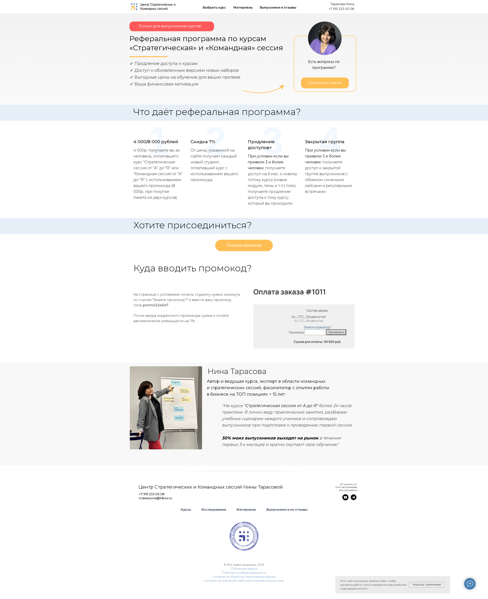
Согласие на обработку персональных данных (244, 576)
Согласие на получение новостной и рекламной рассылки (244, 580)
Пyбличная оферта (244, 568)
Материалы (246, 509)
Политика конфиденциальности (244, 572)
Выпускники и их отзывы (286, 509)
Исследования (213, 509)
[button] (325, 82)
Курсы (186, 509)
